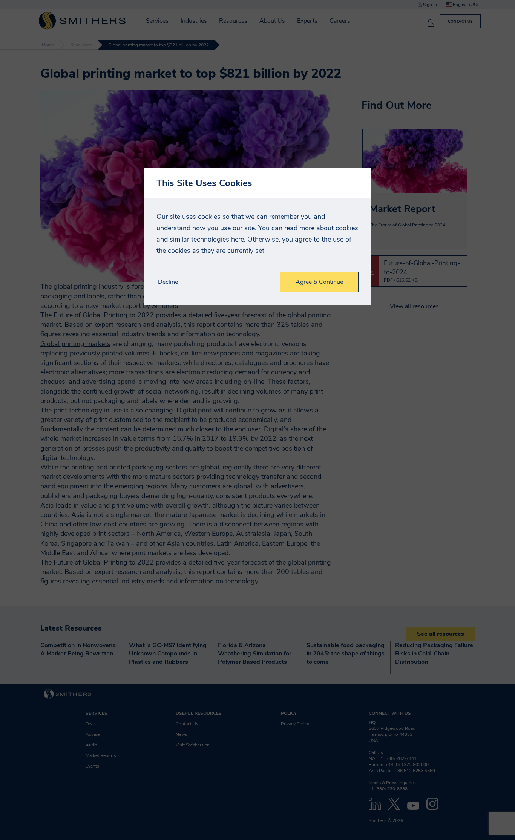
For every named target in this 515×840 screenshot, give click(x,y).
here (237, 239)
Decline (168, 282)
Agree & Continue (319, 282)
